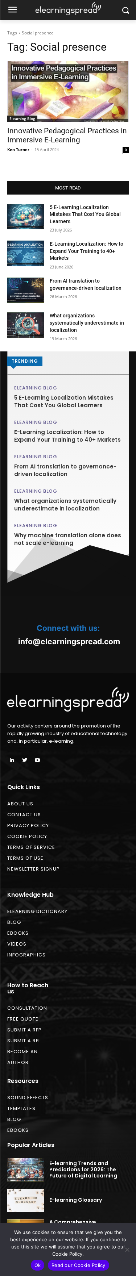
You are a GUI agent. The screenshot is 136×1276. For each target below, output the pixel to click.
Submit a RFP (24, 1029)
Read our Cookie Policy (78, 1265)
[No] (127, 1249)
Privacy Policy (28, 825)
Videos (16, 944)
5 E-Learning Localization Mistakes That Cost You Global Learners (85, 214)
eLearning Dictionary (37, 911)
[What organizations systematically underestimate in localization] (25, 325)
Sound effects (27, 1097)
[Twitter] (24, 760)
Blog (14, 922)
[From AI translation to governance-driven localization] (25, 290)
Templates (21, 1108)
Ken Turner (18, 149)
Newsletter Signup (33, 869)
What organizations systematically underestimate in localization (87, 323)
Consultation (27, 1008)
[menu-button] (12, 10)
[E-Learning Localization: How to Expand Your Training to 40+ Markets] (25, 253)
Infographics (26, 954)
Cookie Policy (27, 836)
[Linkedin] (11, 760)
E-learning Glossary (75, 1200)
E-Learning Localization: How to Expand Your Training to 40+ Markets (86, 251)
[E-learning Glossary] (25, 1200)
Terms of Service (31, 847)
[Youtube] (37, 760)
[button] (125, 10)
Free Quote (22, 1019)
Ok (37, 1265)
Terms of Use (25, 858)
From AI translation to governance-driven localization (65, 470)
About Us (20, 803)
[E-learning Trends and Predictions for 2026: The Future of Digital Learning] (25, 1169)
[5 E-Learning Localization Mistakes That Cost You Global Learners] (25, 216)
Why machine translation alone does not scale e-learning (67, 539)
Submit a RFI (23, 1040)
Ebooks (18, 933)
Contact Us (24, 814)
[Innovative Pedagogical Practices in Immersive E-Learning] (68, 91)
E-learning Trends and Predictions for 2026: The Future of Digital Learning (83, 1169)
